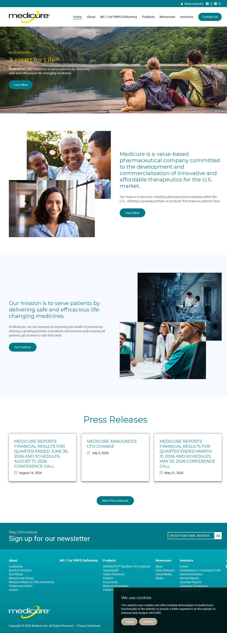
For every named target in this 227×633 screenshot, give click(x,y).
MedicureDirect (192, 4)
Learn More (132, 213)
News (159, 566)
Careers (13, 590)
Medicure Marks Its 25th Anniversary (31, 582)
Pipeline (108, 578)
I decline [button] (148, 622)
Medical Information (115, 586)
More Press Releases (115, 501)
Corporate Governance (194, 586)
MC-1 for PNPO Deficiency (79, 560)
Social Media (164, 574)
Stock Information (191, 574)
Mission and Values (21, 578)
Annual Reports (189, 578)
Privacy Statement (88, 626)
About (13, 560)
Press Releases (165, 570)
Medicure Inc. (29, 17)
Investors (186, 560)
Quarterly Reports (190, 582)
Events (184, 566)
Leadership (16, 566)
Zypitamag (110, 570)
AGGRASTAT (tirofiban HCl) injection (126, 566)
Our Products (23, 347)
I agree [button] (129, 622)
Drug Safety (110, 582)
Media (160, 578)
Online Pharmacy (113, 574)
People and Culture (20, 586)
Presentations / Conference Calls (200, 570)
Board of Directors (20, 570)
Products (109, 560)
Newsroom (163, 560)
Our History (16, 574)
